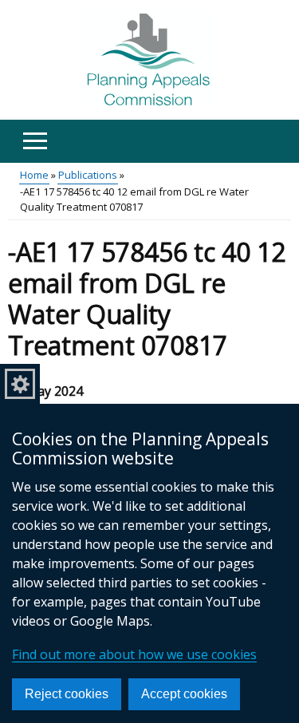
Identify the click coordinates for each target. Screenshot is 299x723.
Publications (87, 175)
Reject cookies (66, 694)
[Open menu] (35, 141)
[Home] (149, 60)
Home (34, 175)
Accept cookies (184, 694)
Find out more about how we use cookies (134, 654)
